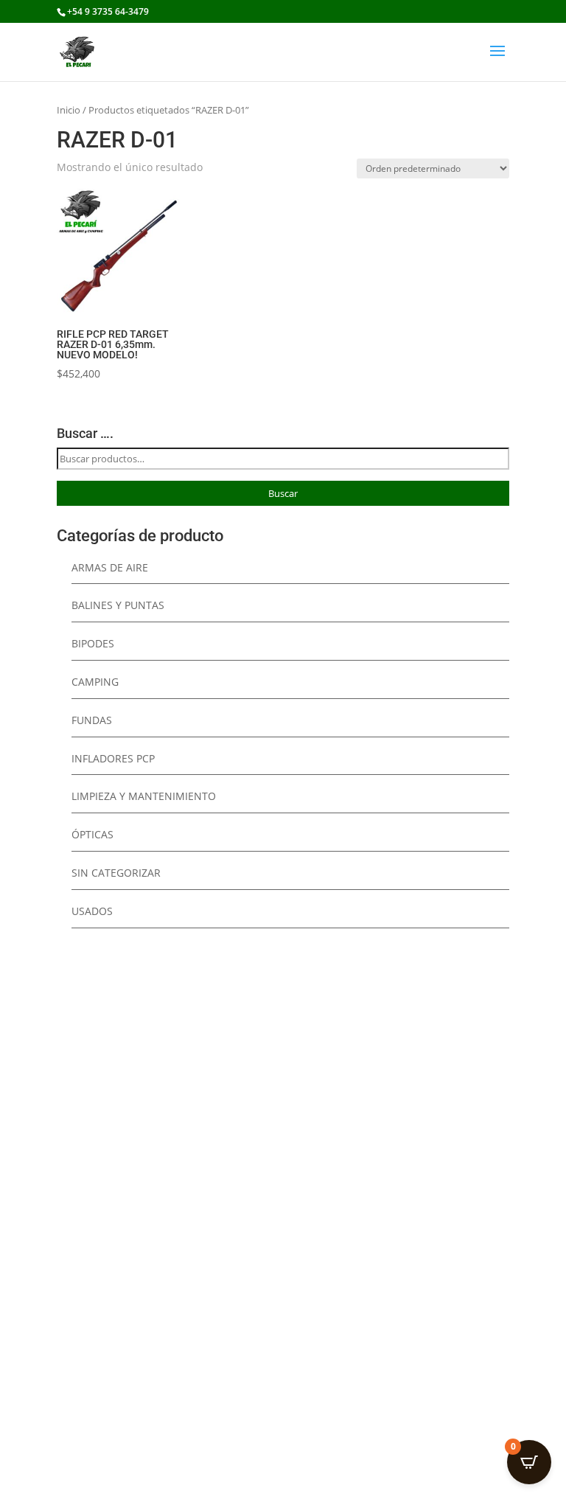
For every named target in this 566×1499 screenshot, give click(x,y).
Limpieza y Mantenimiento (143, 796)
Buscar (283, 493)
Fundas (91, 720)
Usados (92, 911)
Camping (95, 682)
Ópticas (92, 834)
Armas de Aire (109, 567)
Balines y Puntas (117, 605)
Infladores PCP (113, 758)
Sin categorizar (116, 873)
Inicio (68, 109)
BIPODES (92, 643)
